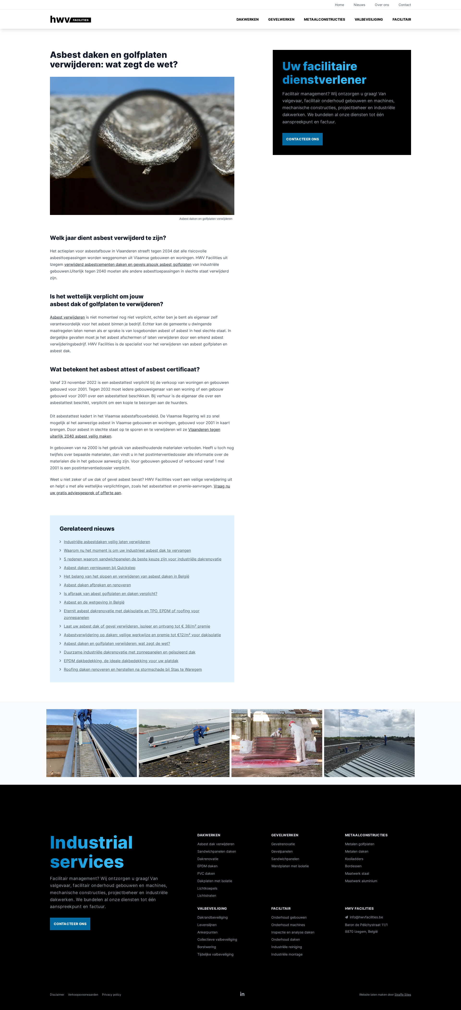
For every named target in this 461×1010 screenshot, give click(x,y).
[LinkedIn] (242, 994)
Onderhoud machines (288, 925)
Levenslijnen (207, 925)
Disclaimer (57, 994)
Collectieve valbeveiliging (217, 939)
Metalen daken (356, 851)
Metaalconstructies (324, 19)
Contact (405, 5)
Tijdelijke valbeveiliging (215, 954)
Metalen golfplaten (359, 844)
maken (104, 436)
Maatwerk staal (357, 873)
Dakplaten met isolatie (214, 881)
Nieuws (359, 5)
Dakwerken (248, 19)
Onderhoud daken (285, 939)
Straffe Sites (402, 994)
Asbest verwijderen (67, 317)
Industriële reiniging (286, 947)
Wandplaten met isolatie (290, 866)
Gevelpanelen (282, 851)
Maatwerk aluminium (361, 881)
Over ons (382, 5)
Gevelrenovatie (283, 844)
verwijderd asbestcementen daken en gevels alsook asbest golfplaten (127, 264)
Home (339, 5)
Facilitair (402, 19)
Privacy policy (111, 994)
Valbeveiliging (369, 19)
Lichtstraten (206, 895)
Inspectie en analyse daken (292, 932)
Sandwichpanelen (285, 859)
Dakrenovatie (207, 859)
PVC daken (206, 873)
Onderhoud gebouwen (289, 917)
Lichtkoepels (207, 888)
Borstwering (206, 947)
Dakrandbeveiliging (212, 917)
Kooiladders (354, 859)
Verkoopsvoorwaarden (83, 994)
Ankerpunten (207, 932)
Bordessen (353, 866)
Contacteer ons (302, 139)
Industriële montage (287, 954)
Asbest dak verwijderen (215, 844)
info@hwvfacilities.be (366, 917)
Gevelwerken (281, 19)
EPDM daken (207, 866)
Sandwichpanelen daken (216, 851)
